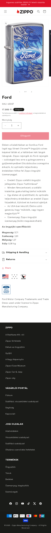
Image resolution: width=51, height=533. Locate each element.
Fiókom (9, 395)
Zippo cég (10, 378)
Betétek (9, 479)
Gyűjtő (8, 353)
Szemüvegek (11, 492)
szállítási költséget (26, 113)
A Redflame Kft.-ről (14, 335)
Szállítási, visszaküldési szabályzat (21, 402)
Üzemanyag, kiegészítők (17, 486)
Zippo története (13, 341)
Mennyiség (7, 120)
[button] (5, 11)
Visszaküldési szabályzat (17, 437)
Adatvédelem (11, 431)
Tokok (8, 473)
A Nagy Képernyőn (14, 359)
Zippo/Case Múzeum (15, 366)
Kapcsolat (10, 414)
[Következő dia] (32, 92)
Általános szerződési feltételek (20, 450)
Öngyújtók (10, 467)
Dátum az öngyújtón (15, 347)
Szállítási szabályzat (15, 444)
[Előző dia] (20, 92)
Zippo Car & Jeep (13, 372)
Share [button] (8, 268)
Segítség (9, 408)
